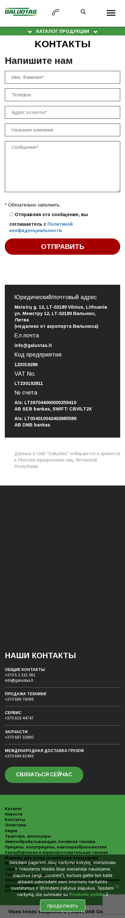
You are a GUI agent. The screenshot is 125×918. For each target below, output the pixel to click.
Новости (13, 814)
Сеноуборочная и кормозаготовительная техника (56, 852)
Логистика (15, 825)
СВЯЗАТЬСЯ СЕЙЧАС (44, 774)
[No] (117, 886)
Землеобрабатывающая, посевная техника (50, 841)
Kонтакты (15, 819)
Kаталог (13, 809)
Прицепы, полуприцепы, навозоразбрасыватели (56, 847)
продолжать (62, 905)
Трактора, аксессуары (28, 836)
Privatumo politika (86, 894)
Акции (11, 831)
